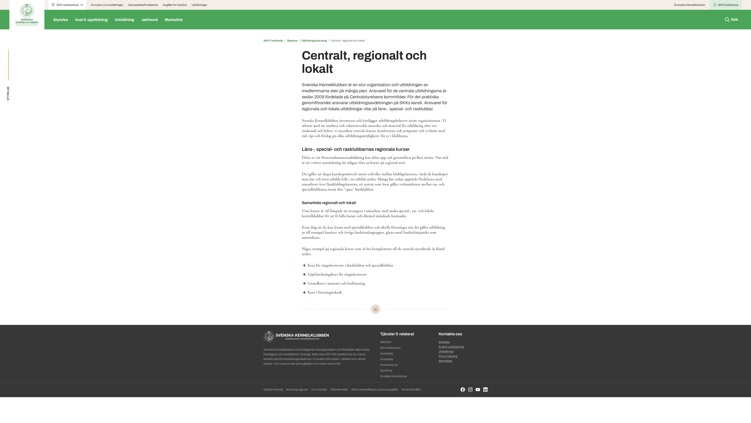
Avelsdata (386, 359)
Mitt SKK (385, 342)
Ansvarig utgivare (297, 389)
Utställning (124, 20)
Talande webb (339, 389)
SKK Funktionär (273, 40)
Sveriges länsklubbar (393, 376)
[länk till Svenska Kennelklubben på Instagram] (470, 390)
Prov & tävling (448, 356)
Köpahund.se (389, 364)
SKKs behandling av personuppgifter (374, 389)
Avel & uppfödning (91, 20)
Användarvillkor (411, 389)
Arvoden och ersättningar (107, 4)
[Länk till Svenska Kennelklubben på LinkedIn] (485, 390)
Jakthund (149, 20)
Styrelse (60, 20)
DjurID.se (386, 370)
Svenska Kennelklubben (689, 4)
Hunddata (386, 353)
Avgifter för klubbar (175, 4)
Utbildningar (199, 4)
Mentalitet (174, 20)
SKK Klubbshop (390, 347)
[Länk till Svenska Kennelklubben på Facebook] (463, 390)
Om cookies (319, 389)
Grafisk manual (273, 389)
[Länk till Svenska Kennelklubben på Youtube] (478, 390)
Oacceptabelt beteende (143, 4)
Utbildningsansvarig (314, 40)
